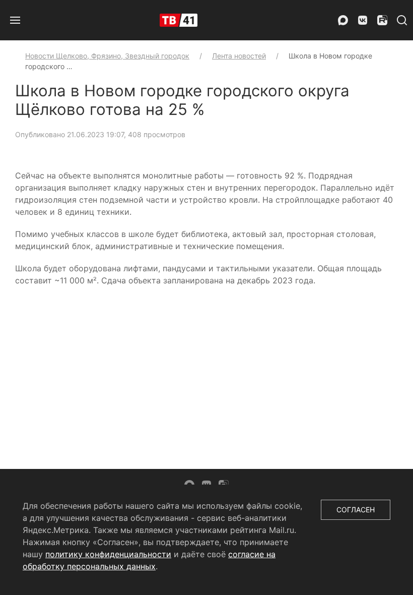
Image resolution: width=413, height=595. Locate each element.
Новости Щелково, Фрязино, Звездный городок (107, 55)
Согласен (355, 509)
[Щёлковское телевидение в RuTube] (382, 20)
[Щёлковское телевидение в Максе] (343, 20)
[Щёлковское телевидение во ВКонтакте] (363, 20)
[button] (15, 20)
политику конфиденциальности (108, 554)
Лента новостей (239, 55)
